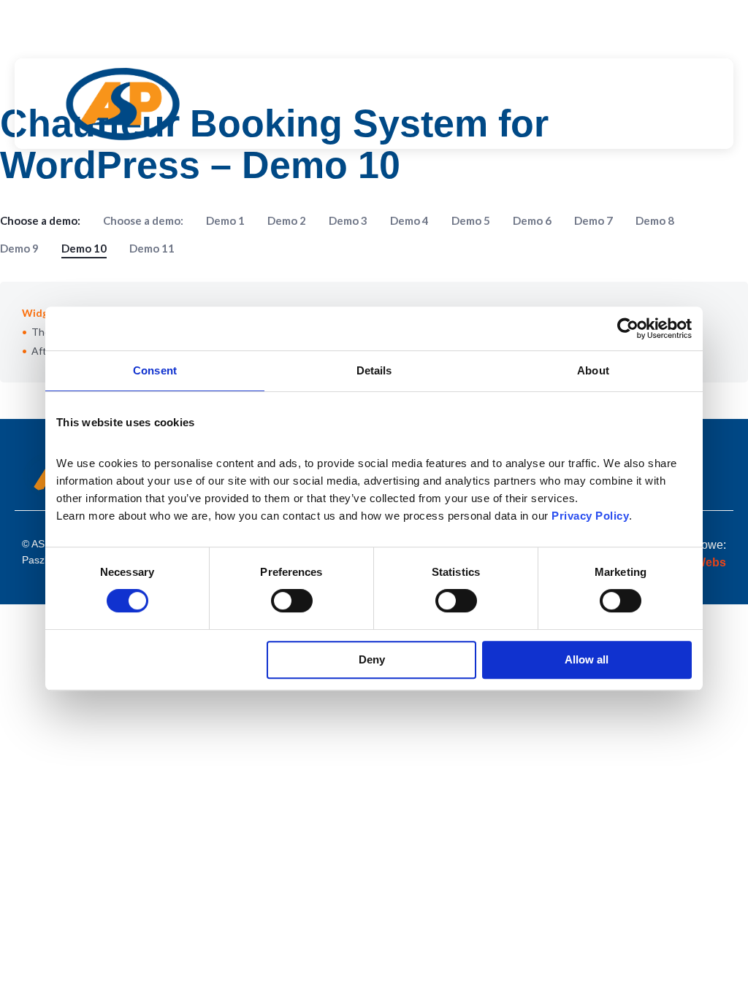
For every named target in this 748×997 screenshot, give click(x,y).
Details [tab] (374, 370)
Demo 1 (225, 220)
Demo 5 (470, 220)
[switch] (292, 600)
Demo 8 (655, 220)
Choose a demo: (143, 220)
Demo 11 (152, 248)
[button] (447, 104)
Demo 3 (348, 220)
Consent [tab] (155, 370)
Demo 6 (532, 220)
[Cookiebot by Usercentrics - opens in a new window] (628, 328)
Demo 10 (84, 248)
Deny (372, 659)
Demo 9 (19, 248)
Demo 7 (593, 220)
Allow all (586, 659)
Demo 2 (286, 220)
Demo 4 (409, 220)
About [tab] (593, 370)
